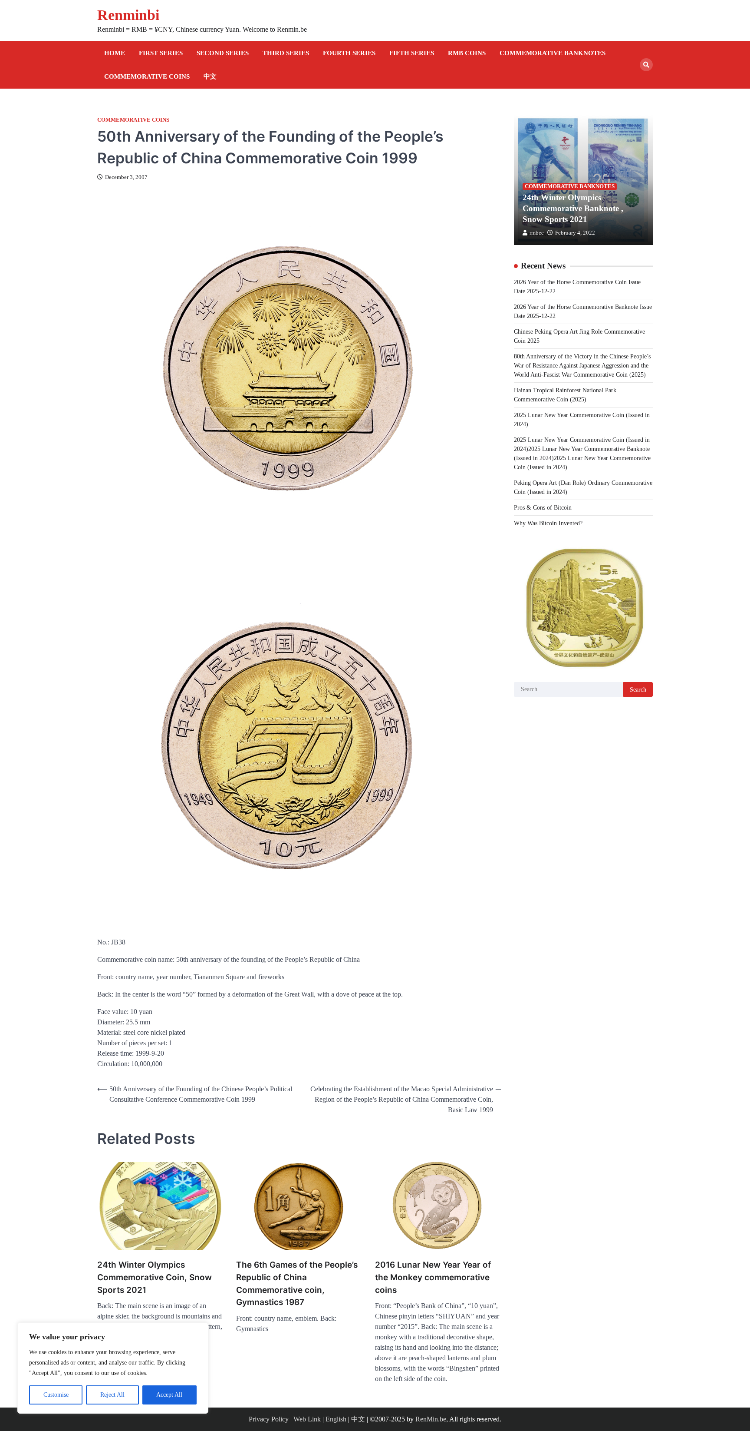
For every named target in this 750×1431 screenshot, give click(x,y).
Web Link (307, 1419)
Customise (56, 1394)
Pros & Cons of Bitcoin (543, 507)
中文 (210, 76)
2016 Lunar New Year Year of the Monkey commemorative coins (433, 1277)
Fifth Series (411, 53)
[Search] (646, 64)
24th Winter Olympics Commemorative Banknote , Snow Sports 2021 (573, 208)
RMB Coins (467, 53)
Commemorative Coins (147, 76)
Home (114, 53)
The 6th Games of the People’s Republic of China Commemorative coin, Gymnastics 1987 (297, 1283)
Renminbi (128, 15)
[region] (112, 1368)
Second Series (223, 53)
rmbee (537, 232)
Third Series (286, 53)
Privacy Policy (269, 1419)
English (336, 1419)
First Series (161, 53)
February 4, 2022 (575, 232)
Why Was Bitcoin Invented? (548, 523)
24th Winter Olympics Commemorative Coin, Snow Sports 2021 (154, 1277)
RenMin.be (430, 1419)
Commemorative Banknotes (552, 53)
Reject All (112, 1394)
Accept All (169, 1394)
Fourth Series (349, 53)
